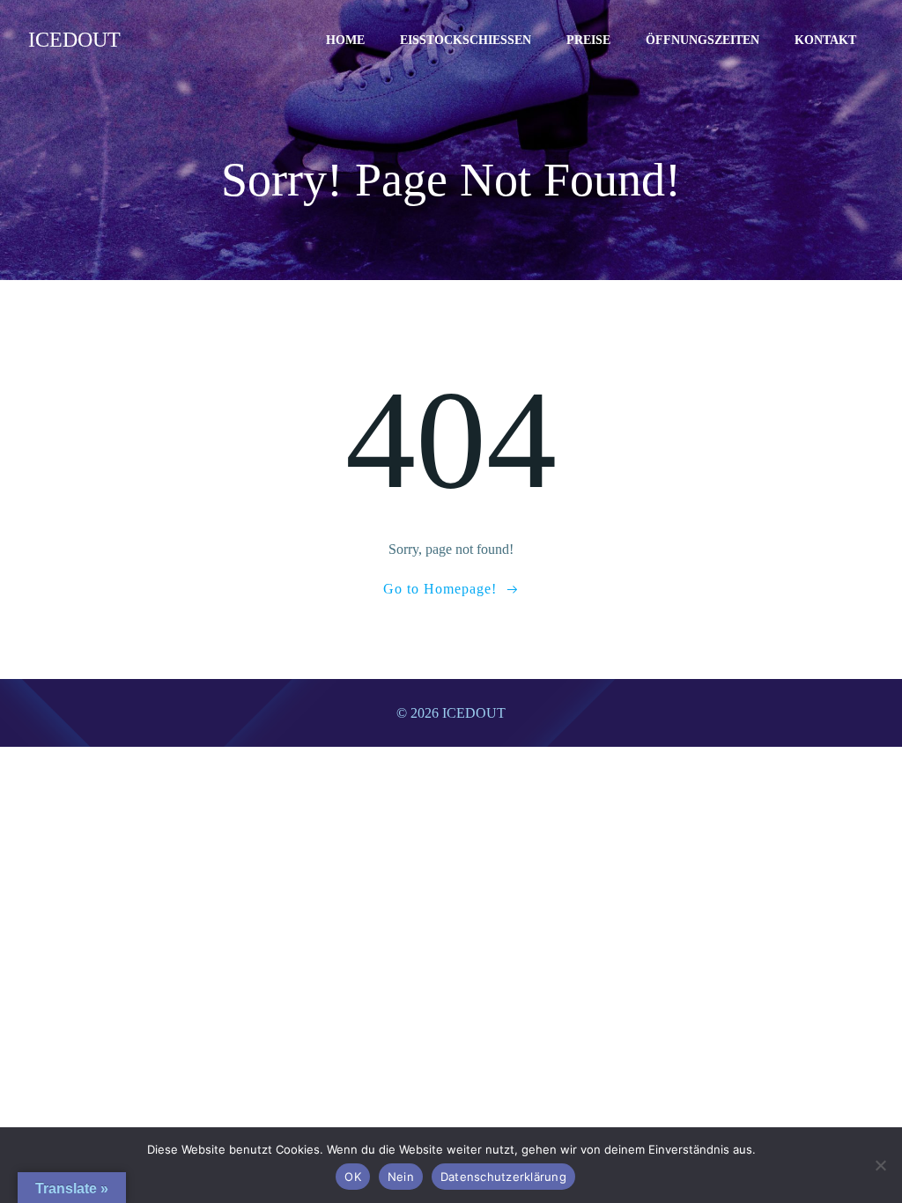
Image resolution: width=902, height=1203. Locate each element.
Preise (588, 40)
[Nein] (880, 1165)
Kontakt (825, 40)
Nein (401, 1177)
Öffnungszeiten (702, 40)
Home (345, 40)
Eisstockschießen (465, 40)
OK (352, 1177)
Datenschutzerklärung (503, 1177)
